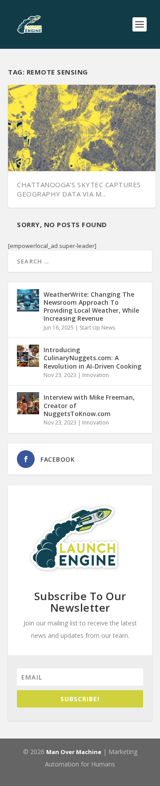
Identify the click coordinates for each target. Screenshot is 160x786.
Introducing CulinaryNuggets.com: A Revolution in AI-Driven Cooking (92, 358)
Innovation (95, 375)
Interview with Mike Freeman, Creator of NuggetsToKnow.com (89, 405)
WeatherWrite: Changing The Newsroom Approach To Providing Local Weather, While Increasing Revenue (91, 306)
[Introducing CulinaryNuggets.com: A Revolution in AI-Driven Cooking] (28, 356)
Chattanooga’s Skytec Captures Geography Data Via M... (79, 189)
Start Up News (97, 327)
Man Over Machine (73, 752)
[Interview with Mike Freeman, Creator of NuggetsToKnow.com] (28, 403)
